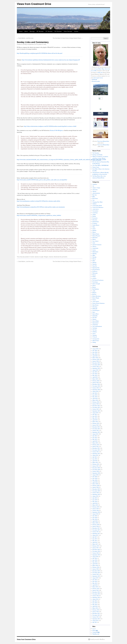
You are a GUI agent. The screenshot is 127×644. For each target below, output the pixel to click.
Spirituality (95, 315)
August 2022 (95, 434)
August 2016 (95, 556)
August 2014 (95, 599)
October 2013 (95, 617)
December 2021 (96, 448)
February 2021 (95, 464)
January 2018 (95, 526)
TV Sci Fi (94, 337)
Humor (94, 239)
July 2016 (94, 558)
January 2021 (95, 466)
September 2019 (96, 494)
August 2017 (95, 535)
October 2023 (95, 409)
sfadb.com (100, 72)
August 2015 (95, 578)
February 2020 (95, 485)
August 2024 (95, 391)
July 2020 (94, 476)
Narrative (94, 264)
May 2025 (94, 375)
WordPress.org (95, 634)
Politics (94, 276)
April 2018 (95, 521)
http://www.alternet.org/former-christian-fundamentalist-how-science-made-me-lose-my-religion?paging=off (51, 60)
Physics (94, 275)
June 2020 (94, 478)
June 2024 (94, 395)
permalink (64, 257)
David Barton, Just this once (25, 38)
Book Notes (95, 198)
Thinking (94, 331)
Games (94, 228)
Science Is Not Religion (56, 130)
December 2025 (96, 363)
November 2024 (96, 386)
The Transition (95, 153)
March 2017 (95, 544)
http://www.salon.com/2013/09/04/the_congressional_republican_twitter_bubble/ (39, 215)
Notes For (94, 266)
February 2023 (95, 423)
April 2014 (95, 606)
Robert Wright (95, 298)
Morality (94, 257)
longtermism (95, 248)
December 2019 (96, 489)
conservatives (95, 209)
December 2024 (96, 384)
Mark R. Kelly (42, 44)
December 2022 (96, 427)
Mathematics (95, 251)
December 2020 (96, 467)
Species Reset (95, 314)
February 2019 (95, 507)
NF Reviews (40, 31)
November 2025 (96, 364)
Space (93, 312)
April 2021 (95, 460)
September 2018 (96, 512)
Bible (93, 196)
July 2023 (94, 414)
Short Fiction (95, 305)
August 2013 (95, 620)
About (26, 31)
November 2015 (96, 572)
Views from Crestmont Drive (34, 4)
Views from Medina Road (103, 141)
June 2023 (94, 416)
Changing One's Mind (97, 202)
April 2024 (95, 398)
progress (94, 278)
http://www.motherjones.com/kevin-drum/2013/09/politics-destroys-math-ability (38, 201)
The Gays (94, 330)
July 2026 (94, 350)
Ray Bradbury (95, 289)
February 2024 (95, 402)
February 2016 (95, 567)
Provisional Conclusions (97, 280)
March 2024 (95, 400)
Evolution (94, 223)
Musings (32, 31)
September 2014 (96, 597)
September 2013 (96, 618)
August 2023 (95, 412)
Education (94, 219)
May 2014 (94, 604)
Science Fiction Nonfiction (98, 303)
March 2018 (95, 523)
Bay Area (94, 195)
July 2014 (94, 601)
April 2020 (95, 482)
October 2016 (95, 553)
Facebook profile (96, 81)
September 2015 (96, 576)
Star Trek (94, 317)
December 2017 (96, 528)
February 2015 (95, 588)
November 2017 (96, 530)
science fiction (95, 301)
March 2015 (95, 586)
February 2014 (95, 610)
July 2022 (94, 435)
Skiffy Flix (94, 308)
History (94, 232)
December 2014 (96, 592)
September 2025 (96, 368)
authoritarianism (96, 193)
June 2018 (94, 517)
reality (93, 291)
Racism (94, 287)
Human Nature (95, 234)
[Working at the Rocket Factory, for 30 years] (100, 109)
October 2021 (95, 451)
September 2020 (96, 473)
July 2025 (94, 372)
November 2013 (96, 615)
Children (94, 203)
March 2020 (95, 483)
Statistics (94, 319)
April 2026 (95, 356)
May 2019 (94, 501)
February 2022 (95, 444)
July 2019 (94, 498)
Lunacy (94, 250)
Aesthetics (94, 184)
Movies (94, 259)
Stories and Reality (96, 160)
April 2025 (95, 377)
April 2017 (95, 542)
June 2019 (94, 499)
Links (93, 243)
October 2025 (95, 366)
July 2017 (94, 537)
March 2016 (95, 565)
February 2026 (95, 359)
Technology (95, 324)
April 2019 (95, 503)
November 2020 (96, 469)
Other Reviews (68, 31)
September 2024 (96, 389)
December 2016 (96, 549)
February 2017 (95, 546)
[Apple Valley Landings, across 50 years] (100, 137)
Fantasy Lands (95, 167)
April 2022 (95, 441)
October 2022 (95, 430)
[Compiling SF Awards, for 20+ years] (100, 115)
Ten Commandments (97, 326)
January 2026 (95, 361)
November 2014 (96, 594)
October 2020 (95, 471)
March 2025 (95, 379)
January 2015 (95, 590)
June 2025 (94, 373)
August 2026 (95, 348)
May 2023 (94, 418)
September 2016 (96, 554)
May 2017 (94, 540)
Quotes (76, 31)
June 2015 (94, 581)
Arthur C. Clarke (96, 187)
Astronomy (95, 189)
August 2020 (95, 475)
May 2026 (94, 354)
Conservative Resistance (97, 207)
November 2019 (96, 491)
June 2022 (94, 437)
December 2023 (96, 405)
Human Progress (96, 235)
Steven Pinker (95, 321)
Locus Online (98, 69)
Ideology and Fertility (97, 154)
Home (20, 31)
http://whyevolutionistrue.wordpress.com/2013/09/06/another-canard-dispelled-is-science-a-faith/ (50, 126)
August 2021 (95, 455)
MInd (93, 255)
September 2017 (96, 533)
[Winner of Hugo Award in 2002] (101, 99)
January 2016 (95, 569)
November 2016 (96, 551)
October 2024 (95, 388)
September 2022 (96, 432)
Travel (93, 333)
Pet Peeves (94, 271)
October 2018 (95, 510)
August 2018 (95, 514)
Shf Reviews (58, 31)
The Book (94, 328)
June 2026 (94, 352)
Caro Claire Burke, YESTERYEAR (100, 165)
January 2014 (95, 611)
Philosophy (95, 273)
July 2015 (94, 579)
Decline (94, 216)
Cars (93, 200)
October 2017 (95, 531)
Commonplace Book (97, 205)
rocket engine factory (98, 77)
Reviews (94, 294)
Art (93, 186)
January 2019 (95, 508)
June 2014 (94, 602)
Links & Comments (96, 244)
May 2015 (94, 583)
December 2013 (96, 613)
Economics (95, 218)
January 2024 (95, 403)
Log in (94, 628)
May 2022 (94, 439)
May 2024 (94, 396)
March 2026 (95, 357)
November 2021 (96, 450)
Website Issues (95, 340)
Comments (96, 632)
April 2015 (95, 585)
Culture (32, 257)
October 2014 (95, 595)
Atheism (94, 191)
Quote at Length (39, 257)
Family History (95, 225)
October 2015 (95, 574)
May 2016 (94, 562)
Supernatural (95, 322)
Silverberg (94, 306)
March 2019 (95, 505)
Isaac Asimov (95, 241)
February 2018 (95, 524)
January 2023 (95, 425)
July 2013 (94, 622)
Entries (95, 630)
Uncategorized (95, 338)
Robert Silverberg (96, 296)
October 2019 (95, 492)
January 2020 (95, 487)
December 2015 (96, 570)
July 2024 (94, 393)
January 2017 (95, 547)
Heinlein (94, 230)
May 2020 (94, 480)
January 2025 (95, 382)
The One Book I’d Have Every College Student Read (67, 38)
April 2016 (95, 563)
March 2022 (95, 443)
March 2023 (95, 421)
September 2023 (96, 411)
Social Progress (95, 310)
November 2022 (96, 428)
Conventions (95, 211)
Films (93, 227)
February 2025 (95, 380)
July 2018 (94, 515)
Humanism (94, 237)
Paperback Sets (95, 267)
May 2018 (94, 519)
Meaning (94, 253)
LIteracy (94, 246)
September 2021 (96, 453)
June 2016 (94, 560)
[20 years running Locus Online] (100, 127)
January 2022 (95, 446)
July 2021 (94, 457)
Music (93, 260)
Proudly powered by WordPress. (97, 639)
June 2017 (94, 538)
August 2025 (95, 370)
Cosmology (95, 212)
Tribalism (94, 335)
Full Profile (94, 79)
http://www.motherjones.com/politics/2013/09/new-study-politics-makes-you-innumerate (41, 207)
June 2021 (94, 459)
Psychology (95, 282)
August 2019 (95, 496)
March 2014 (95, 608)
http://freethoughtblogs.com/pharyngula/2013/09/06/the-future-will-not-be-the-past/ (39, 53)
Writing (94, 342)
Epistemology (95, 221)
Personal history (96, 269)
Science (51, 257)
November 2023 (96, 407)
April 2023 (95, 419)
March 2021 (95, 462)
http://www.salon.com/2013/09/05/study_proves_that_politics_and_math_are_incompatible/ (42, 180)
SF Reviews (49, 31)
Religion (46, 257)
